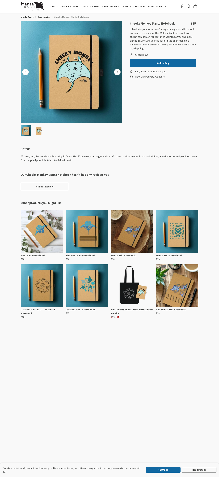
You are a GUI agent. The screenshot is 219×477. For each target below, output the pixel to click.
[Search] (188, 6)
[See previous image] (25, 72)
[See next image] (117, 72)
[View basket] (195, 6)
